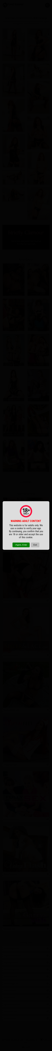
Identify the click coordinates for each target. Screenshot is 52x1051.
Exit (35, 545)
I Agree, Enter (21, 545)
